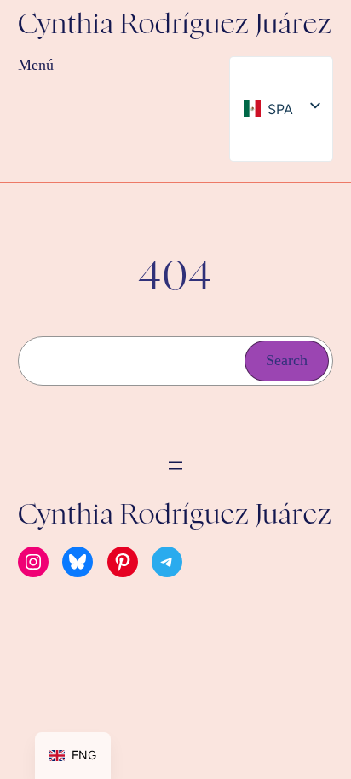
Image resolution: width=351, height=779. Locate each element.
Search (287, 360)
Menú (36, 64)
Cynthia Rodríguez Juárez (175, 25)
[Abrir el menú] (175, 465)
